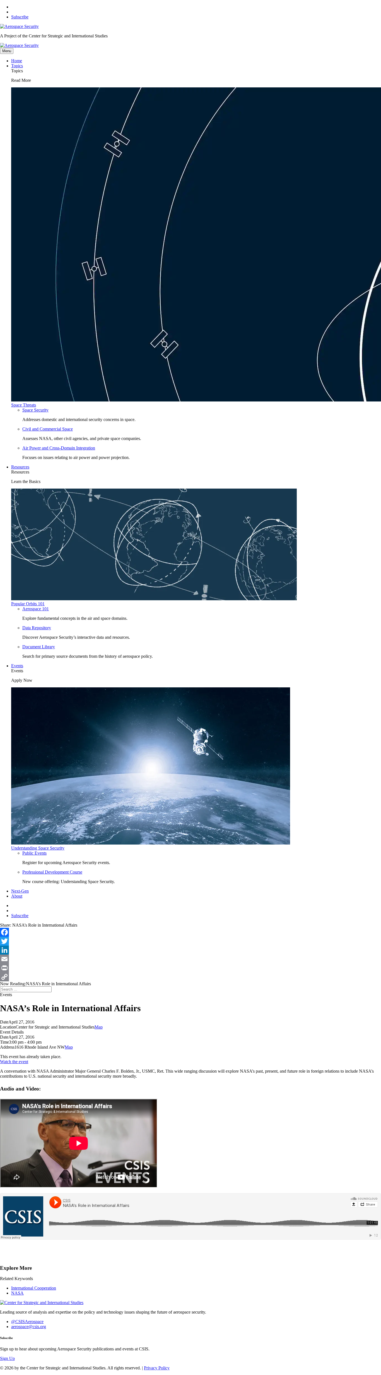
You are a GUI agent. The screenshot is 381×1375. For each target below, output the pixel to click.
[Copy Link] (190, 976)
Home (16, 60)
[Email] (190, 959)
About (16, 896)
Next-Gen (20, 891)
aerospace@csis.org (28, 1326)
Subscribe (19, 17)
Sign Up (7, 1358)
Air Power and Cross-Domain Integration (58, 448)
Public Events (34, 853)
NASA (17, 1293)
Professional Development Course (52, 872)
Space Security (35, 410)
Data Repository (36, 627)
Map (99, 1027)
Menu (6, 51)
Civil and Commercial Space (47, 429)
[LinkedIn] (190, 950)
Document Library (38, 646)
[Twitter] (190, 941)
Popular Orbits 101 (28, 603)
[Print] (190, 967)
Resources (20, 467)
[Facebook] (190, 932)
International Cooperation (33, 1288)
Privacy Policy (157, 1368)
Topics (17, 65)
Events (17, 665)
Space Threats (23, 405)
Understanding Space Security (37, 848)
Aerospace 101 (35, 608)
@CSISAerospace (27, 1321)
